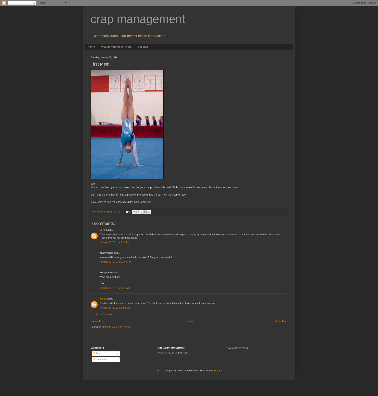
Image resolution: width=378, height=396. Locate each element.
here (148, 201)
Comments (101, 359)
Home (91, 46)
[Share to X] (142, 212)
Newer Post (98, 321)
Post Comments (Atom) (117, 327)
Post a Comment (104, 314)
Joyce (102, 298)
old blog (143, 46)
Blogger (218, 370)
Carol (102, 230)
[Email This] (134, 212)
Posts (98, 353)
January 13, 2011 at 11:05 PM (115, 262)
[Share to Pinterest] (149, 212)
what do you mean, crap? (116, 46)
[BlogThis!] (138, 212)
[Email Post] (127, 212)
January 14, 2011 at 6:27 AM (114, 288)
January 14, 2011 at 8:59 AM (114, 307)
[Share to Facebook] (145, 212)
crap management (138, 19)
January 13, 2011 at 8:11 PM (114, 242)
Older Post (280, 321)
